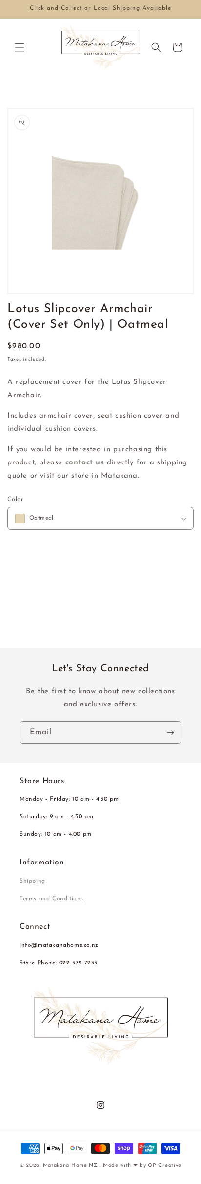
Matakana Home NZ (70, 1165)
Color (15, 499)
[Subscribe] (170, 732)
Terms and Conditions (51, 899)
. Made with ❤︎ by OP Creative (140, 1165)
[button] (19, 47)
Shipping (32, 881)
